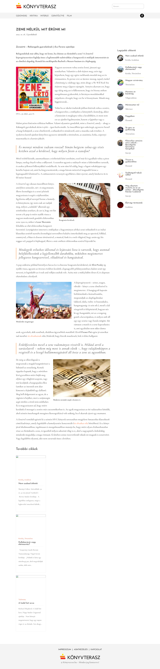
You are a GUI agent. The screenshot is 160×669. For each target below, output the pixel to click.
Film (69, 16)
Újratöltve (57, 16)
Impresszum (64, 650)
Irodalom (27, 480)
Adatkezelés (81, 650)
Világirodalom (130, 98)
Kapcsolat (96, 650)
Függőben (130, 116)
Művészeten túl (132, 105)
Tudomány (22, 599)
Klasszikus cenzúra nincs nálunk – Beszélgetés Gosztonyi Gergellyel (133, 145)
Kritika (34, 16)
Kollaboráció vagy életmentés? (27, 543)
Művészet (129, 109)
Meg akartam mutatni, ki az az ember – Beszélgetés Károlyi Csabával (134, 189)
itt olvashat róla (81, 423)
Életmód (128, 120)
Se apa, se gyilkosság (130, 129)
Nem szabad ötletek (28, 483)
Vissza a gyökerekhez (131, 161)
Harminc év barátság (130, 93)
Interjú (44, 16)
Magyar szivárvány (134, 80)
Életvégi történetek (133, 203)
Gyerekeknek (32, 34)
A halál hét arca (26, 603)
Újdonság (21, 16)
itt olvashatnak (35, 335)
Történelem (28, 538)
